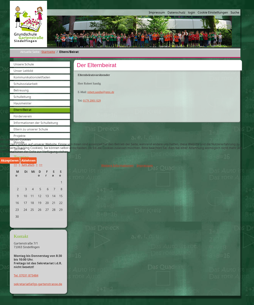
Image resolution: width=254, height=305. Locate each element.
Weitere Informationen (117, 165)
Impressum (145, 165)
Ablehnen (28, 160)
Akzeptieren (10, 160)
